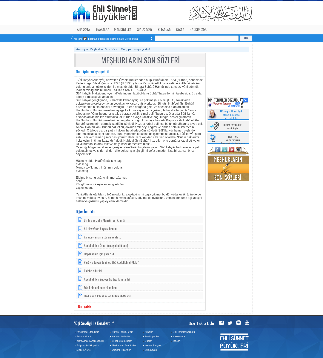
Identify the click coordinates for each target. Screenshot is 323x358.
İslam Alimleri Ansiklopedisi (90, 341)
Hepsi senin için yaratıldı (99, 253)
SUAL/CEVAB (144, 29)
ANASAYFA (83, 29)
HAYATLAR (102, 29)
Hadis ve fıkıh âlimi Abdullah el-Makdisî (108, 295)
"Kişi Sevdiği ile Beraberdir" (94, 323)
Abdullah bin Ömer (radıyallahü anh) (106, 245)
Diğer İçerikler (86, 211)
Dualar (148, 341)
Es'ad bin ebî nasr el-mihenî (100, 287)
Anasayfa (82, 49)
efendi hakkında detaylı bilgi (231, 115)
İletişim (176, 341)
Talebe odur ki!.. (93, 270)
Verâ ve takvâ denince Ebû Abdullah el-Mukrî (111, 262)
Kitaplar (149, 332)
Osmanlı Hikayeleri (121, 350)
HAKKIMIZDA (198, 29)
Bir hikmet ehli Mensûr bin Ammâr (105, 220)
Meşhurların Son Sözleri (104, 49)
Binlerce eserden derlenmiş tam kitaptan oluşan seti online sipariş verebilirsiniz (85, 38)
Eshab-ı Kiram (83, 336)
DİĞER (180, 29)
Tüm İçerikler (85, 306)
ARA (246, 38)
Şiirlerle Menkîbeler (122, 341)
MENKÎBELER (123, 29)
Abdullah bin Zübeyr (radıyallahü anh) (107, 279)
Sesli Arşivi (232, 126)
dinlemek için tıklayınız (233, 140)
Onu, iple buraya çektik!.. (136, 49)
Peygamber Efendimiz (87, 332)
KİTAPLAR (164, 29)
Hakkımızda (179, 336)
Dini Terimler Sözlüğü (184, 332)
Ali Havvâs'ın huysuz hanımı (100, 228)
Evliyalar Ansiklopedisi (87, 345)
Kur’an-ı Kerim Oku (121, 336)
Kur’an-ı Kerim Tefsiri (122, 332)
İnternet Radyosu (153, 345)
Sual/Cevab (151, 350)
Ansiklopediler (152, 336)
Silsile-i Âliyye (83, 350)
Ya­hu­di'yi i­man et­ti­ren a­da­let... (102, 237)
